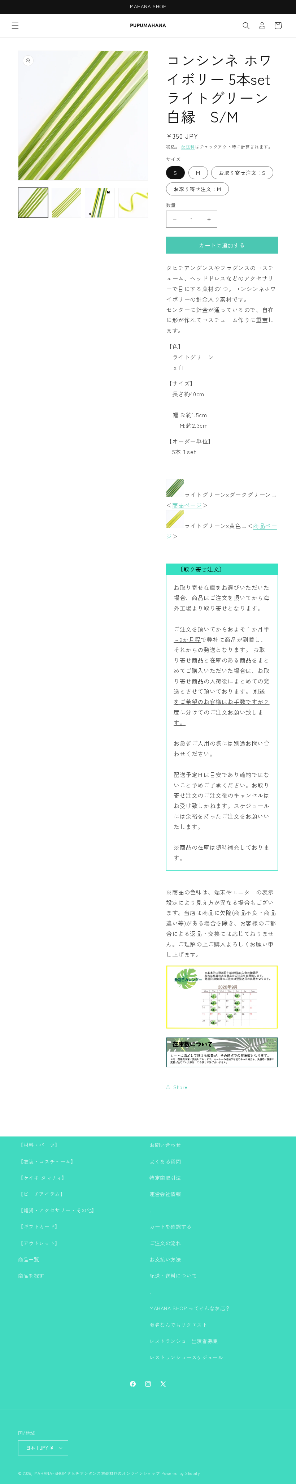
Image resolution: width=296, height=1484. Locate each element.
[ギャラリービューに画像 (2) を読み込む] (67, 203)
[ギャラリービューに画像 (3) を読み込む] (100, 203)
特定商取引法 (165, 1177)
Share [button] (180, 1087)
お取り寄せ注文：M (197, 189)
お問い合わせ (165, 1144)
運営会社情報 (165, 1194)
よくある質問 (165, 1161)
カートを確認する (170, 1226)
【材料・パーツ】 (39, 1144)
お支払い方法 (165, 1259)
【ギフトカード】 (39, 1226)
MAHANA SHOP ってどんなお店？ (190, 1308)
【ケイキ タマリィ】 (42, 1177)
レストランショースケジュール (186, 1357)
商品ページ (187, 505)
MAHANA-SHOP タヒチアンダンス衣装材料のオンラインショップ (97, 1473)
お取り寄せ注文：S (242, 172)
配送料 (188, 146)
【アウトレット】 (39, 1243)
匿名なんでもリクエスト (178, 1324)
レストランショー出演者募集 (183, 1341)
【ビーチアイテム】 (41, 1194)
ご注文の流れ (165, 1243)
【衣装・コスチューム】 (47, 1161)
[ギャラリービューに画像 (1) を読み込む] (33, 203)
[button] (15, 26)
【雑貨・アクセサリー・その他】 (57, 1210)
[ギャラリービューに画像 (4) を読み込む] (133, 203)
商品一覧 (28, 1259)
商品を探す (31, 1275)
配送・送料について (173, 1275)
